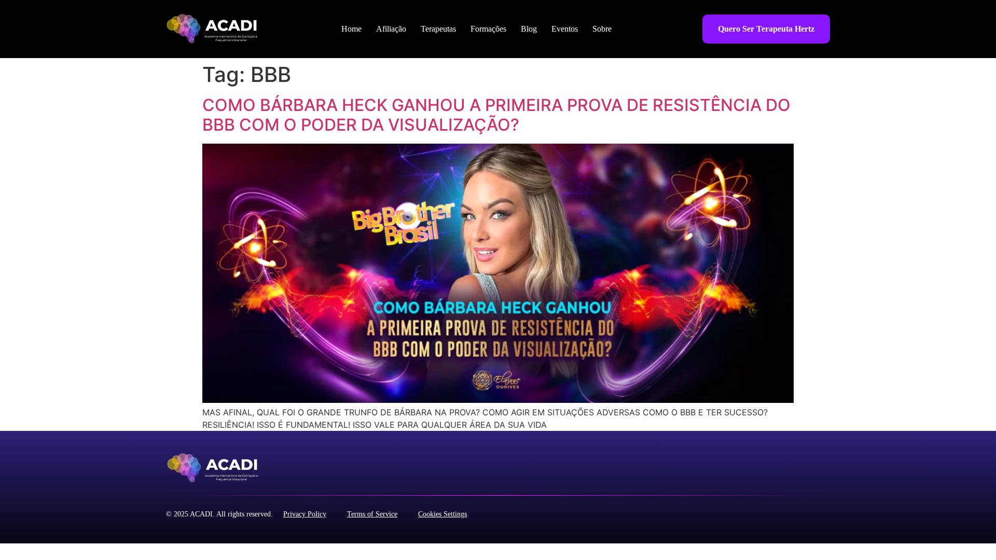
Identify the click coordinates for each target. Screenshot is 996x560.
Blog (529, 28)
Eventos (564, 28)
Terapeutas (438, 28)
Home (351, 28)
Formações (488, 28)
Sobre (602, 28)
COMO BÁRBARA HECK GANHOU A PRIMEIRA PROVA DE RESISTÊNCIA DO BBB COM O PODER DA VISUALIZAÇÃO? (496, 115)
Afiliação (391, 28)
